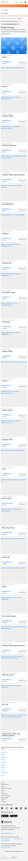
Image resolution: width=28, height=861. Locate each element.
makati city (5, 557)
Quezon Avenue (7, 410)
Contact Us (3, 801)
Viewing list (23, 62)
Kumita (2, 782)
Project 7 (5, 381)
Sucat (4, 469)
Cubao (4, 587)
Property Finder (4, 797)
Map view (4, 858)
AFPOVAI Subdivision (9, 145)
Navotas (3, 775)
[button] (3, 75)
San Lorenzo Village (9, 616)
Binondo (5, 86)
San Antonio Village (8, 292)
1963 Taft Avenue (8, 675)
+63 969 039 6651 (5, 840)
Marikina (3, 759)
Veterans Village (7, 116)
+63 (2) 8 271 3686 (18, 839)
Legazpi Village (7, 351)
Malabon (3, 767)
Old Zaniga (5, 322)
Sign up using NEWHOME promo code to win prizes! (13, 5)
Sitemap (3, 790)
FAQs (2, 792)
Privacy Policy (4, 794)
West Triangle (6, 498)
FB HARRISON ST (8, 204)
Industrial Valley (7, 439)
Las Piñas (3, 762)
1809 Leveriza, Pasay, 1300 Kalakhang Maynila (11, 735)
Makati (2, 754)
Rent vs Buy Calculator (6, 788)
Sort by (10, 24)
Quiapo (4, 57)
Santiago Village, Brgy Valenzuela (13, 175)
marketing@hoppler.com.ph (7, 833)
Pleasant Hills (6, 263)
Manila (14, 18)
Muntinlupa (3, 757)
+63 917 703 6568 (5, 839)
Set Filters (4, 13)
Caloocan (3, 752)
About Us (3, 799)
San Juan (5, 704)
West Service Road (8, 528)
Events (2, 786)
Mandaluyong (4, 772)
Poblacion (5, 233)
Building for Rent (6, 18)
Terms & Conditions (5, 795)
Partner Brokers (5, 784)
